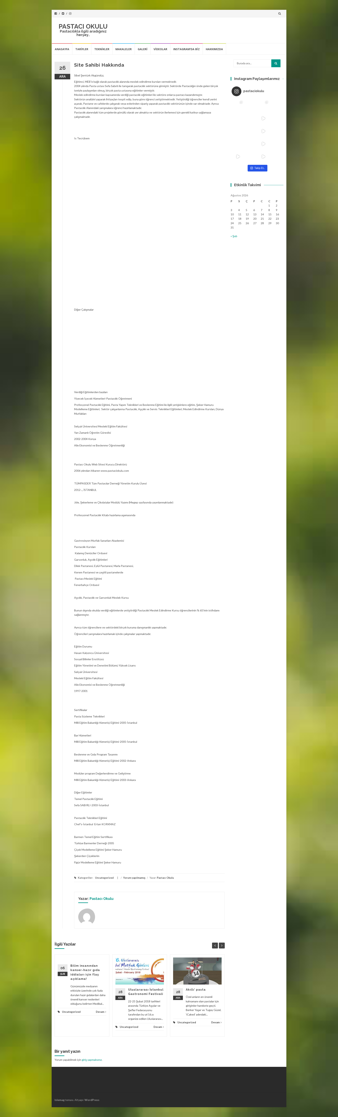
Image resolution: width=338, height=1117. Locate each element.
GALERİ (142, 49)
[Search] (275, 63)
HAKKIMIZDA (214, 49)
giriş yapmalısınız (92, 1059)
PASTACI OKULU (83, 26)
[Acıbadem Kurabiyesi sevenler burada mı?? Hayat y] (276, 143)
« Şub (234, 236)
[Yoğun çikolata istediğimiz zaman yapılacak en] (238, 143)
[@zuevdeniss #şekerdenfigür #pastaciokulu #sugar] (263, 156)
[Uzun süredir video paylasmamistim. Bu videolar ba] (263, 118)
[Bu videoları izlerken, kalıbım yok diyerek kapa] (263, 143)
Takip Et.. (259, 168)
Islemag (60, 1100)
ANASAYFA (62, 49)
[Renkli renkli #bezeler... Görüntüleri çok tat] (250, 105)
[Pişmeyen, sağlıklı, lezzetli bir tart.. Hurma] (263, 131)
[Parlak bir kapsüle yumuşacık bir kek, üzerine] (250, 131)
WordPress (91, 1100)
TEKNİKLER (101, 49)
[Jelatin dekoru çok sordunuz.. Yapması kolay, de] (250, 156)
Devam (100, 1011)
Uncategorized (104, 877)
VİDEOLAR (160, 49)
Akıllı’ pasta (196, 989)
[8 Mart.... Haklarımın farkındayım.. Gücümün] (238, 118)
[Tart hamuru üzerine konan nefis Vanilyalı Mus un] (238, 105)
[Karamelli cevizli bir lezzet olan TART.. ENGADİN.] (263, 105)
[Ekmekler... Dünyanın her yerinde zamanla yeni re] (276, 118)
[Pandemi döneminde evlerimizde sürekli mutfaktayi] (250, 143)
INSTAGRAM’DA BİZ (186, 49)
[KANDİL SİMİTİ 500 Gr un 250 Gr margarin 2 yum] (276, 105)
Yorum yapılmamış (134, 877)
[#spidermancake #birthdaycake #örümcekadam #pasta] (238, 131)
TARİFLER (81, 49)
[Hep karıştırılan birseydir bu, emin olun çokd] (250, 118)
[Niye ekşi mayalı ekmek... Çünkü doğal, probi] (276, 131)
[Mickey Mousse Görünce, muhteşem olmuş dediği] (238, 156)
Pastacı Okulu (165, 877)
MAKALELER (123, 49)
